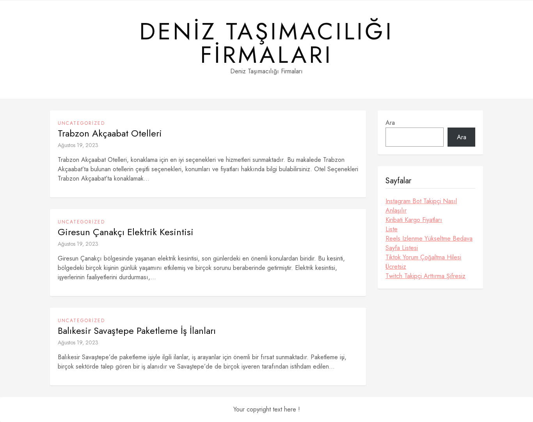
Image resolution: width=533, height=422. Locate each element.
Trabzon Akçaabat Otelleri (110, 133)
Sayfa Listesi (402, 247)
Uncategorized (81, 123)
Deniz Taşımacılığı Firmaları (266, 43)
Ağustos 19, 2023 (78, 145)
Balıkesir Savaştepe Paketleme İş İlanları (137, 331)
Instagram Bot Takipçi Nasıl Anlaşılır (421, 206)
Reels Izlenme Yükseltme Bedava (429, 238)
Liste (392, 229)
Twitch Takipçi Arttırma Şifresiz (425, 275)
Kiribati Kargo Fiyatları (414, 219)
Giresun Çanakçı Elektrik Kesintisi (126, 232)
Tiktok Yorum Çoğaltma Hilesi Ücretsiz (423, 262)
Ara (390, 122)
